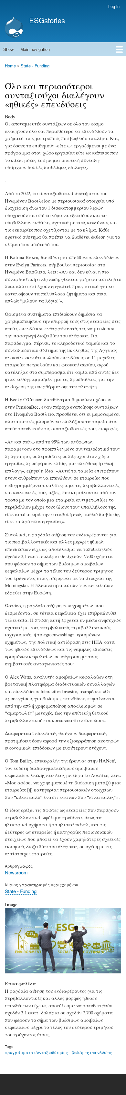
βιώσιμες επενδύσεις (92, 1052)
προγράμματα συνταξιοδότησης (36, 1052)
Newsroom (16, 872)
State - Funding (35, 66)
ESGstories (47, 20)
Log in (114, 6)
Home (10, 66)
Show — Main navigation (26, 49)
